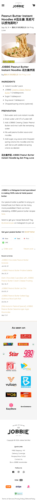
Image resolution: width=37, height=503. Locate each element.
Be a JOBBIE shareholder (18, 462)
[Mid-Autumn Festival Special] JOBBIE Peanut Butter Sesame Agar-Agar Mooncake (17, 309)
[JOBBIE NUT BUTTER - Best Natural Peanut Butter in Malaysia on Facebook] (13, 473)
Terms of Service (8, 499)
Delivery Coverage (18, 453)
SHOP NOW (30, 232)
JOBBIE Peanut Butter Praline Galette (16, 270)
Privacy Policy (19, 499)
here (3, 214)
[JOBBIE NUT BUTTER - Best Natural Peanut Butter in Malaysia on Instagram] (18, 473)
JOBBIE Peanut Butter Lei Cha (13, 288)
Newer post (28, 249)
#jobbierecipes (7, 223)
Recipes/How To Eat (18, 456)
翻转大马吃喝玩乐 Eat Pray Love (17, 74)
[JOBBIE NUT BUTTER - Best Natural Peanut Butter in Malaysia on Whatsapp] (23, 473)
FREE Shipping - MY (18, 450)
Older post (8, 249)
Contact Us (18, 459)
